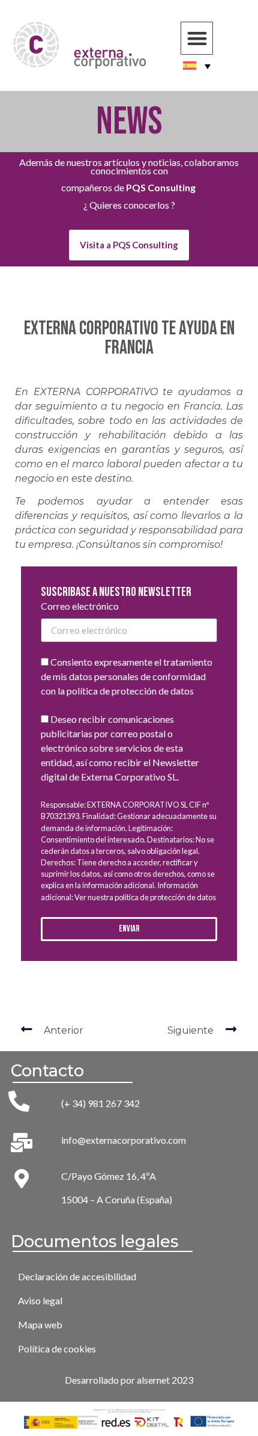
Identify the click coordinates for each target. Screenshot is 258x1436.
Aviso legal (40, 1300)
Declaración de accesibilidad (77, 1276)
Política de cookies (57, 1348)
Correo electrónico (81, 606)
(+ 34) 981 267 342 (100, 1103)
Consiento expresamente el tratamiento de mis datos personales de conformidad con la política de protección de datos (126, 677)
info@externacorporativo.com (123, 1140)
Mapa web (40, 1324)
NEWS (129, 122)
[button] (197, 38)
